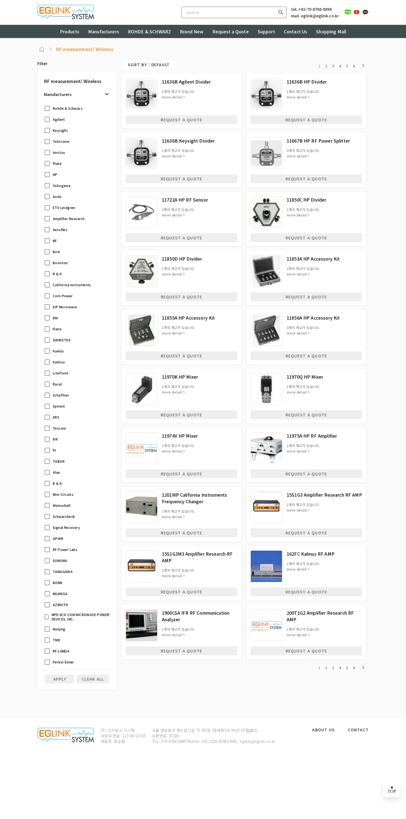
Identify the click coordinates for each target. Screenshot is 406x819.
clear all (93, 679)
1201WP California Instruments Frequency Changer (194, 498)
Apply (59, 679)
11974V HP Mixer (180, 435)
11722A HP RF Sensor (185, 199)
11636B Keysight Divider (188, 140)
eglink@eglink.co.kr (320, 15)
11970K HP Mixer (180, 376)
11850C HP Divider (306, 199)
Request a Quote (230, 31)
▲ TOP (391, 789)
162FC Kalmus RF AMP (310, 553)
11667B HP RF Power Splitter (318, 140)
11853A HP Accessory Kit (313, 258)
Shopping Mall (331, 31)
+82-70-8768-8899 (315, 9)
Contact (358, 729)
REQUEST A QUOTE (181, 119)
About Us (323, 729)
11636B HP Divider (307, 81)
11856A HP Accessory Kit (313, 317)
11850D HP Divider (182, 258)
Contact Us (295, 31)
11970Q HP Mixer (305, 376)
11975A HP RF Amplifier (312, 435)
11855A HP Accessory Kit (188, 317)
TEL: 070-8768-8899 (169, 741)
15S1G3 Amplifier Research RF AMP (324, 494)
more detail (172, 97)
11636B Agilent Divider (186, 81)
